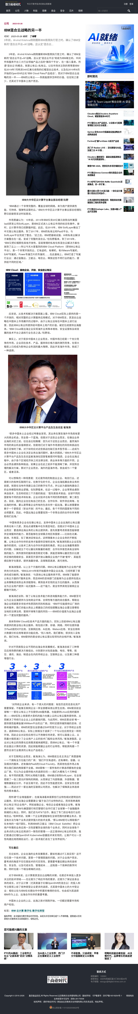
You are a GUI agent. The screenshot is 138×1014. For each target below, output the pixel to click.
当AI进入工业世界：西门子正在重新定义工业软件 (51, 954)
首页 (8, 10)
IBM (13, 910)
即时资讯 (92, 76)
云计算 (20, 910)
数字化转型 (38, 910)
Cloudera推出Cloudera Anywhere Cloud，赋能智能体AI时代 (102, 114)
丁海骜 (33, 36)
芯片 (71, 10)
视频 (80, 10)
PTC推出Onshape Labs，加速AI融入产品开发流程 (104, 210)
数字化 (28, 910)
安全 (62, 10)
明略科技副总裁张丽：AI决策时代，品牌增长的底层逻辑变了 (118, 956)
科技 (35, 10)
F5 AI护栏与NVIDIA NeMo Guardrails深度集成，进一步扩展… (104, 182)
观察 (44, 10)
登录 (131, 3)
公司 (17, 10)
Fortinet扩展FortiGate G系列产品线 (103, 141)
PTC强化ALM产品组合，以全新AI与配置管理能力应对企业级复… (104, 124)
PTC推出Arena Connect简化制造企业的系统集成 (104, 173)
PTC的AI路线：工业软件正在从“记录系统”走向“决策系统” (18, 956)
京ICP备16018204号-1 (112, 995)
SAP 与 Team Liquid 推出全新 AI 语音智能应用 (109, 103)
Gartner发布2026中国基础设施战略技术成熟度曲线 (104, 133)
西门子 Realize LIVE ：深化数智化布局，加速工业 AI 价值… (105, 148)
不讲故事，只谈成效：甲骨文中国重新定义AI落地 (85, 954)
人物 (26, 10)
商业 (53, 10)
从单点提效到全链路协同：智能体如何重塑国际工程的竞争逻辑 (104, 201)
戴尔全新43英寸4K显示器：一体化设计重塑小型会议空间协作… (104, 192)
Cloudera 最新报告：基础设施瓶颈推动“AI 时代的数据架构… (104, 158)
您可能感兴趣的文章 (15, 929)
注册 (126, 3)
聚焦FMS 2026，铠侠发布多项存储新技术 (105, 166)
